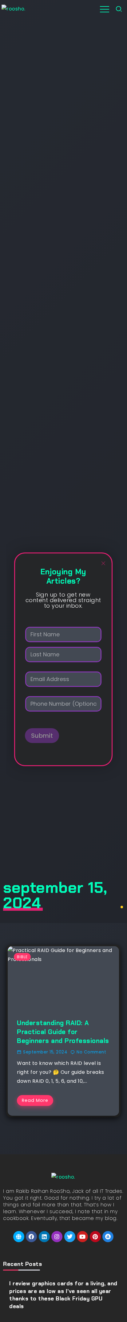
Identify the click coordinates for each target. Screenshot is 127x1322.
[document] (63, 659)
